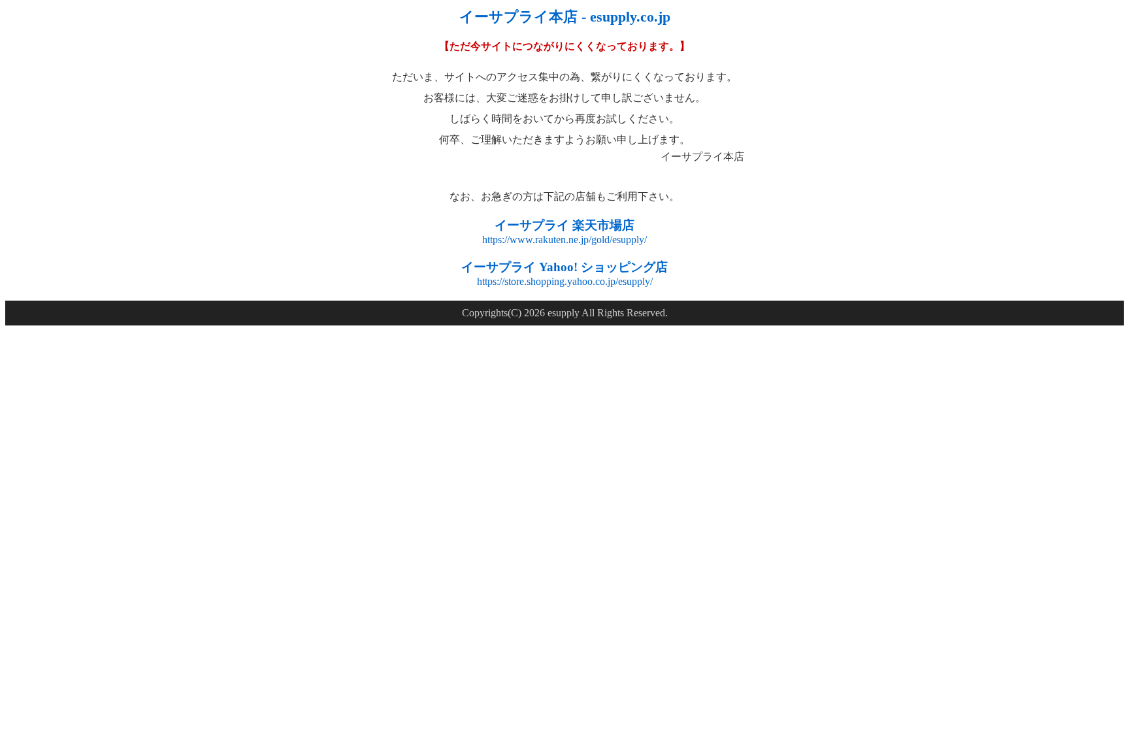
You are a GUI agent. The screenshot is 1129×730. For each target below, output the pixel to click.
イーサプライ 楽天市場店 (564, 225)
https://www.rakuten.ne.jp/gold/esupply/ (564, 239)
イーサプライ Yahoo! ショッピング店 (564, 267)
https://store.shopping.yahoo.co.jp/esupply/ (565, 281)
